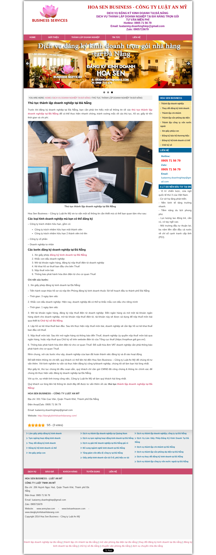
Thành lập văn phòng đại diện (176, 118)
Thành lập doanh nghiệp (172, 103)
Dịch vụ (32, 471)
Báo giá (49, 471)
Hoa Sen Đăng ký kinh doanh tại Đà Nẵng (49, 13)
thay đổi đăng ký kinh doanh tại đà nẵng (160, 542)
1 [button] (104, 92)
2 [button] (108, 92)
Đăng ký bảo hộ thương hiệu (175, 136)
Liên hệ (113, 471)
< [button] (27, 63)
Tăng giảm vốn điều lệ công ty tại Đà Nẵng (103, 453)
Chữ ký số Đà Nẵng (51, 320)
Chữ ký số (167, 145)
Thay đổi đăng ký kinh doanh (175, 108)
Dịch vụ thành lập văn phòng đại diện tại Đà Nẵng (160, 452)
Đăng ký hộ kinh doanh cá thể (176, 140)
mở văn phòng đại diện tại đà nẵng (118, 542)
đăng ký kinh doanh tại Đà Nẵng (68, 255)
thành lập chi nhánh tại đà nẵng (81, 542)
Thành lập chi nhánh (171, 113)
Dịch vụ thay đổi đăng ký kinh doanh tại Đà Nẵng (160, 456)
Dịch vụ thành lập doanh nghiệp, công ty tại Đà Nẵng (161, 433)
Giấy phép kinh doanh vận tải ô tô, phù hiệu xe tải (106, 457)
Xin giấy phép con (170, 131)
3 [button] (112, 92)
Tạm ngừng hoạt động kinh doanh (44, 438)
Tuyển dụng (93, 471)
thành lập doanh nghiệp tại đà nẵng (43, 542)
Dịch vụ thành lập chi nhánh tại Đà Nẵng (156, 447)
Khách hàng (70, 471)
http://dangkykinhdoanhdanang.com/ (57, 415)
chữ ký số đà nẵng (89, 546)
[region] (108, 64)
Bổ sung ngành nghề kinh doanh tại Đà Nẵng (104, 448)
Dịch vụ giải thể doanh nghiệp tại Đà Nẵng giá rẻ (105, 443)
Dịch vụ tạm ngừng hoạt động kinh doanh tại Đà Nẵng (108, 438)
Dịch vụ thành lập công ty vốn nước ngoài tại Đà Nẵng (162, 461)
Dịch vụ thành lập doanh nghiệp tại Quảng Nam (105, 433)
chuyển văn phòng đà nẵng (116, 546)
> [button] (188, 63)
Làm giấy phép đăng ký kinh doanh (45, 433)
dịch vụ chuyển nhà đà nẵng (148, 546)
